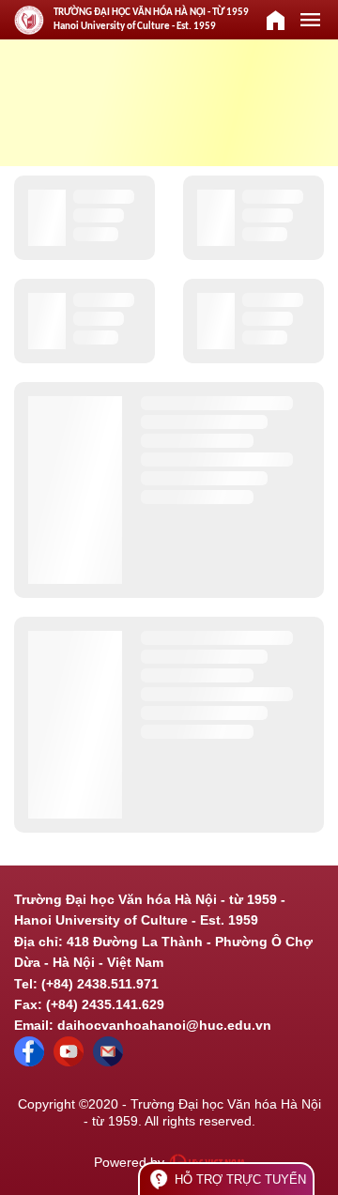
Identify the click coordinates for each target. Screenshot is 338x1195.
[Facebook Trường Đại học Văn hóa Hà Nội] (29, 1061)
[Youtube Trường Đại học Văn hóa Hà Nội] (69, 1061)
